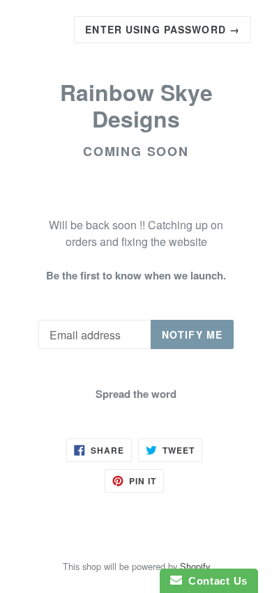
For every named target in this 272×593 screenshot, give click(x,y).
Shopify (195, 566)
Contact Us (215, 581)
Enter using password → (162, 29)
